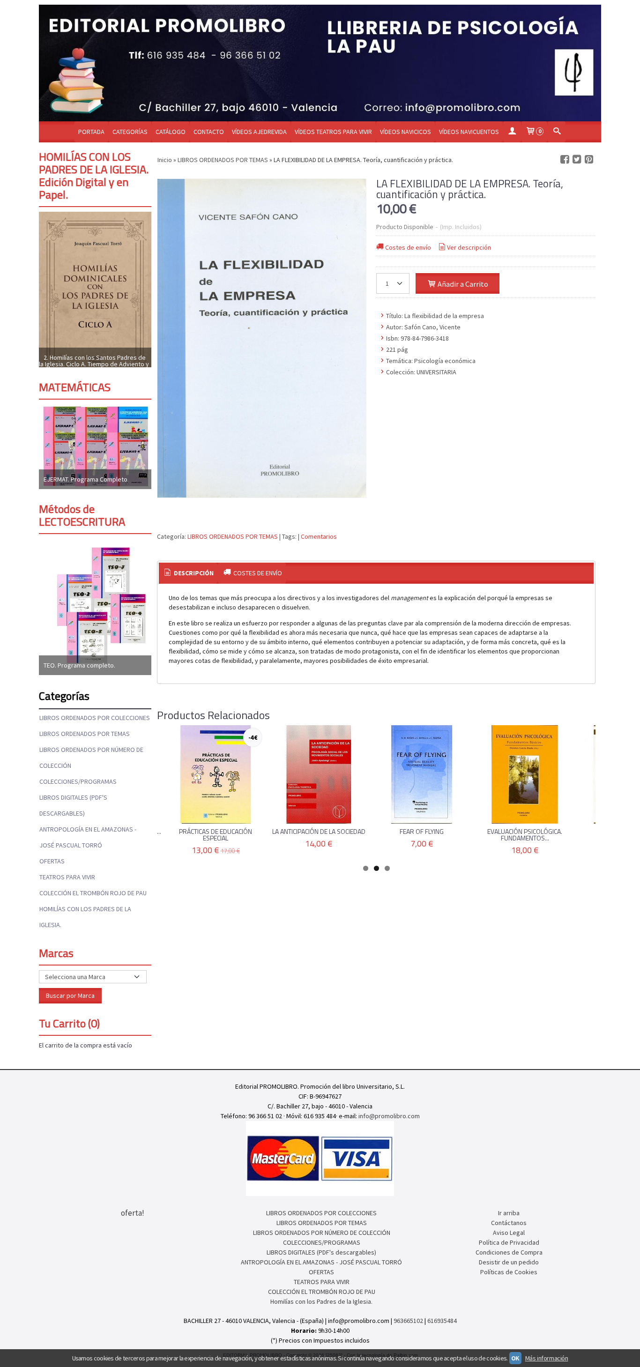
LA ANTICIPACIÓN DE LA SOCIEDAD (318, 831)
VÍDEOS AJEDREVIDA (259, 131)
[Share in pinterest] (589, 159)
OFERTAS (52, 861)
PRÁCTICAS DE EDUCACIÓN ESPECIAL (215, 834)
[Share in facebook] (564, 159)
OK (515, 1358)
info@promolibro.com (389, 1116)
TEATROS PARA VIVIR (67, 877)
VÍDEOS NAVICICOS (405, 131)
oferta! (132, 1213)
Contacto (208, 131)
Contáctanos (509, 1222)
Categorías (130, 131)
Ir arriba (509, 1213)
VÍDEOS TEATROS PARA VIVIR (333, 131)
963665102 (408, 1320)
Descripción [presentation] (193, 573)
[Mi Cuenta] (512, 131)
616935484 (442, 1320)
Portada (91, 131)
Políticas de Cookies (508, 1272)
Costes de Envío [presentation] (257, 573)
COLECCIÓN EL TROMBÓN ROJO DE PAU (93, 893)
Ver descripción (469, 247)
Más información (546, 1358)
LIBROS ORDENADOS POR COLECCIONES (94, 717)
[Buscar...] (557, 131)
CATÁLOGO (171, 131)
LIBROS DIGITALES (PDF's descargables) (73, 805)
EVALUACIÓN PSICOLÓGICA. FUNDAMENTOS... (524, 834)
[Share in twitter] (577, 159)
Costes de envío (408, 247)
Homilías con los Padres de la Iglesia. (85, 917)
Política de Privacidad (509, 1242)
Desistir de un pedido (509, 1262)
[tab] (188, 573)
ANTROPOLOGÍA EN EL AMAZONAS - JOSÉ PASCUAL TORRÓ (87, 837)
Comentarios (319, 536)
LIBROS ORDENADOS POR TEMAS (84, 733)
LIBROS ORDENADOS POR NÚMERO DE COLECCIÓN (91, 757)
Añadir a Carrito (462, 284)
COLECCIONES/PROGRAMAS (78, 781)
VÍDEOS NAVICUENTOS (469, 131)
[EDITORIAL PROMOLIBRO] (320, 63)
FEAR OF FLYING (422, 831)
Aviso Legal (509, 1232)
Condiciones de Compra (509, 1252)
